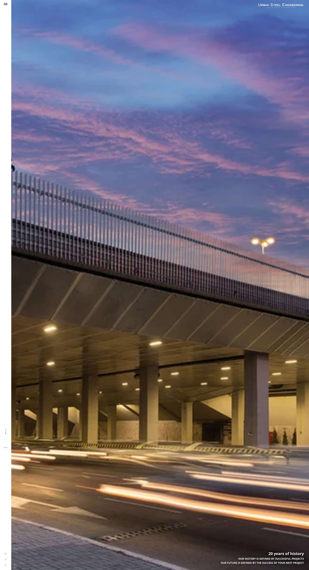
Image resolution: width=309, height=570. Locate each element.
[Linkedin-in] (5, 554)
